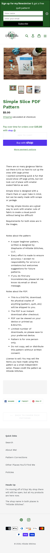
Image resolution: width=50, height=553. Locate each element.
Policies (10, 472)
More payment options (25, 149)
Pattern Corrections (16, 457)
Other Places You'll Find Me (20, 464)
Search (9, 442)
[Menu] (45, 36)
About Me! (11, 450)
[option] (13, 88)
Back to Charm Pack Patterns (27, 416)
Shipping (7, 117)
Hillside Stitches (29, 544)
